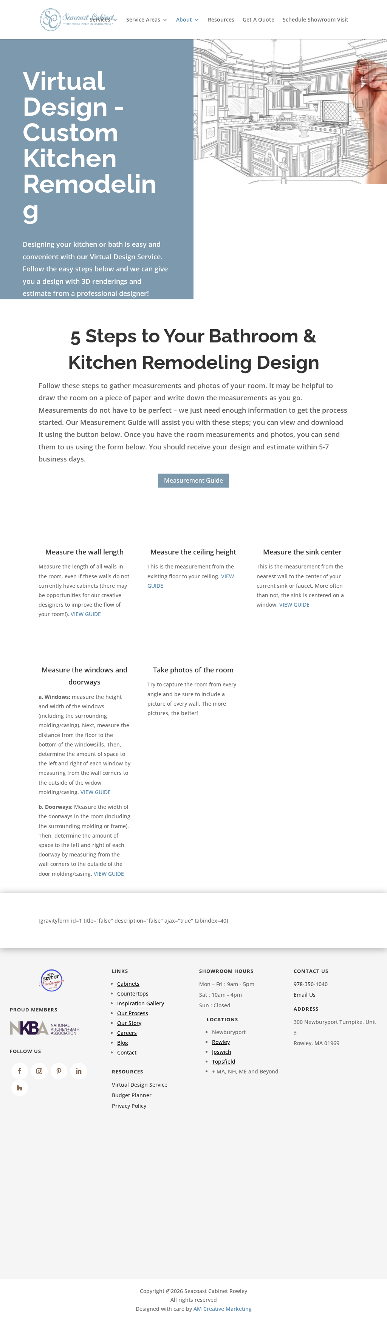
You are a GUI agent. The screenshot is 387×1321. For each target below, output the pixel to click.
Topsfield (223, 1061)
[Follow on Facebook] (19, 1071)
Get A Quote (258, 20)
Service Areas (143, 20)
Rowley (221, 1041)
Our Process (132, 1013)
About (184, 20)
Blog (122, 1042)
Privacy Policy (129, 1105)
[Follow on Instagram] (39, 1071)
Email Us (305, 994)
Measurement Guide (193, 480)
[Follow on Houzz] (19, 1087)
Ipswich (221, 1051)
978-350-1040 (311, 984)
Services (100, 20)
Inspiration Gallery (140, 1003)
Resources (221, 20)
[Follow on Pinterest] (59, 1071)
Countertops (133, 993)
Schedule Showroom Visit (315, 20)
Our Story (129, 1023)
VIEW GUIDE (86, 614)
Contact (126, 1052)
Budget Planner (132, 1095)
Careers (127, 1032)
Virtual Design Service (139, 1084)
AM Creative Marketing (223, 1308)
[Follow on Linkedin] (78, 1071)
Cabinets (128, 983)
